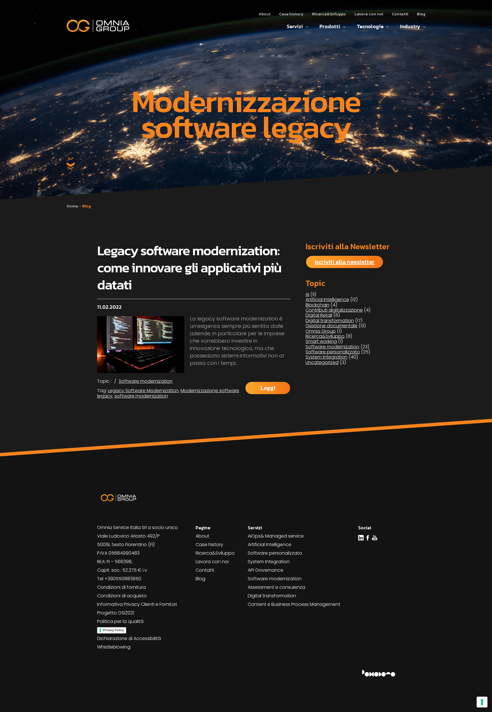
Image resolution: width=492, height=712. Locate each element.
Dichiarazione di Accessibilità (129, 638)
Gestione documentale (331, 325)
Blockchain (317, 305)
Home (72, 206)
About (264, 14)
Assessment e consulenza (276, 587)
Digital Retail (319, 315)
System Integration (326, 357)
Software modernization (146, 381)
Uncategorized (322, 362)
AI (307, 294)
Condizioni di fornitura (121, 587)
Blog (421, 14)
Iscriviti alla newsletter (344, 262)
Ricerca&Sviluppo (329, 14)
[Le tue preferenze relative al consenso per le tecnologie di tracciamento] (482, 702)
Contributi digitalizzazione (334, 310)
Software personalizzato (333, 352)
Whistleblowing (113, 647)
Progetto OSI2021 (115, 613)
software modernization (141, 396)
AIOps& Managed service (276, 536)
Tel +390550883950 (119, 578)
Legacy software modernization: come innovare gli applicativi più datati (189, 267)
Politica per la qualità (120, 621)
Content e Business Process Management (294, 604)
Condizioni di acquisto (122, 595)
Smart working (321, 341)
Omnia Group (321, 331)
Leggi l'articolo (268, 389)
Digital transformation (330, 320)
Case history (291, 14)
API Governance (265, 570)
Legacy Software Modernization (143, 390)
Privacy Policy (113, 630)
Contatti (400, 14)
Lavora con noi (368, 14)
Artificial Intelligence (327, 299)
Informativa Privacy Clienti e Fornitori (137, 604)
